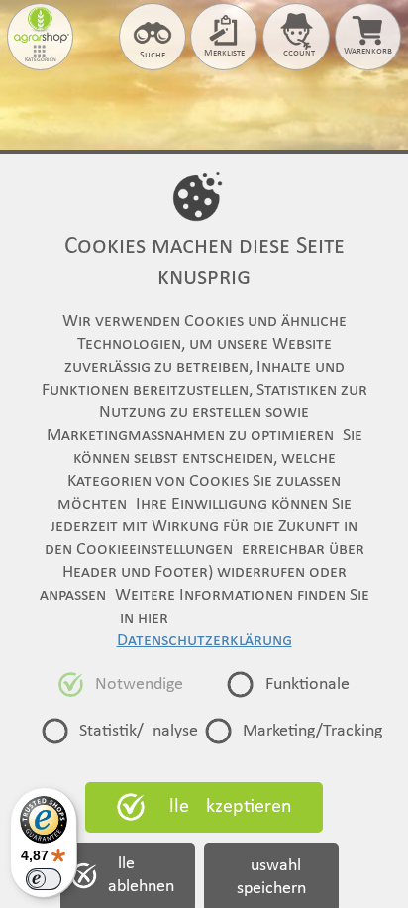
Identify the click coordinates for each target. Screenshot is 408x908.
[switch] (43, 879)
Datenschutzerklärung (204, 640)
